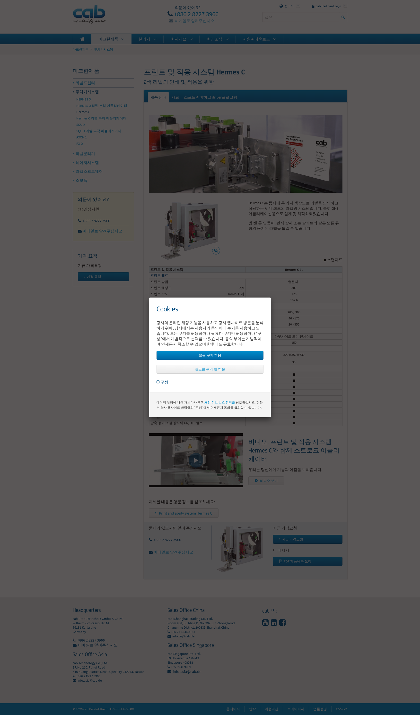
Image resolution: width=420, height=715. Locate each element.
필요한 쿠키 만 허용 (210, 369)
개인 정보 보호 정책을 (219, 402)
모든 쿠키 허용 (210, 355)
